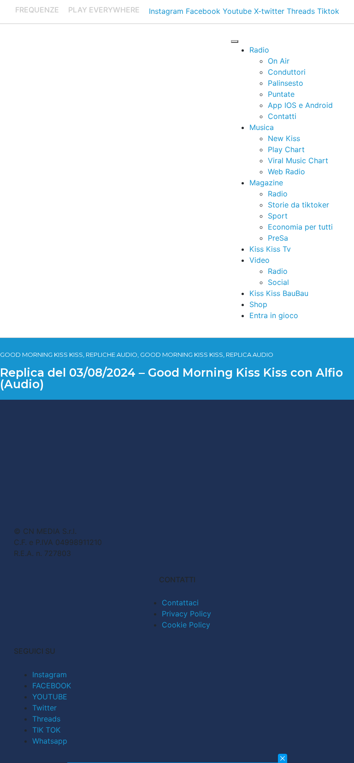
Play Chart (286, 149)
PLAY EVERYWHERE (104, 9)
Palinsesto (285, 83)
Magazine (266, 182)
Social (278, 282)
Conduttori (287, 72)
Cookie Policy (186, 624)
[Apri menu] (234, 41)
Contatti (282, 116)
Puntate (281, 94)
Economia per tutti (300, 226)
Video (259, 260)
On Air (278, 60)
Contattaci (180, 602)
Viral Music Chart (298, 160)
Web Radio (286, 171)
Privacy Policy (186, 613)
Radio (259, 49)
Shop (258, 304)
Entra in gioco (273, 315)
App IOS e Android (300, 105)
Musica (261, 127)
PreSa (278, 238)
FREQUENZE (37, 9)
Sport (278, 215)
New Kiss (284, 138)
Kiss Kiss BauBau (278, 293)
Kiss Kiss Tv (270, 249)
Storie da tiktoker (298, 204)
